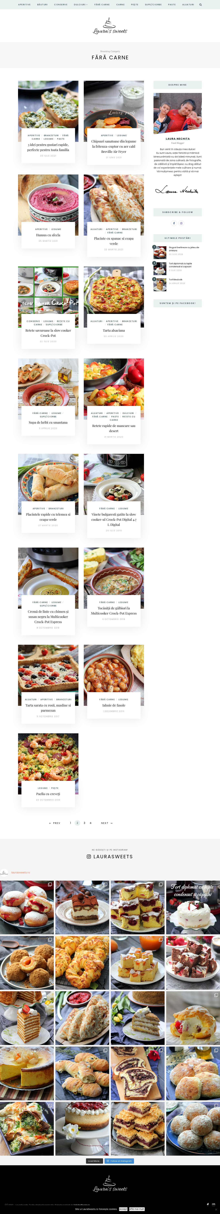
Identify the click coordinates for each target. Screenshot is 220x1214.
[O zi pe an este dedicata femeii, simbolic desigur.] (82, 1129)
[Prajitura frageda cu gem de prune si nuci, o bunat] (138, 1129)
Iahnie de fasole (113, 705)
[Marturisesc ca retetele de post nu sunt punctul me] (193, 1129)
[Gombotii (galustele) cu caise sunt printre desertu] (27, 963)
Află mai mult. (136, 1209)
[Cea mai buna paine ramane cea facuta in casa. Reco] (82, 1073)
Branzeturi (51, 135)
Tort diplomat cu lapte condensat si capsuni (180, 265)
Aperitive (24, 4)
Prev (56, 823)
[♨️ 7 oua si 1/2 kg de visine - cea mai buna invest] (138, 907)
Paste (172, 4)
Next (105, 823)
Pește (135, 4)
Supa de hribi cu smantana (48, 422)
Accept (123, 1209)
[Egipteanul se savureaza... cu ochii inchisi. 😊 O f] (138, 1018)
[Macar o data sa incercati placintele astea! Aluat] (82, 1018)
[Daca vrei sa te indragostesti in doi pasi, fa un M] (27, 1018)
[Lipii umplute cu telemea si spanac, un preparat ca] (27, 1129)
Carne (120, 4)
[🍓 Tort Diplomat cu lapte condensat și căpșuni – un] (193, 907)
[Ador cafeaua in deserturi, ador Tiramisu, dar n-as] (82, 907)
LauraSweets (113, 856)
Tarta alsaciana (114, 330)
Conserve (60, 4)
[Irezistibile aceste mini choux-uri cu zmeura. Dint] (193, 1018)
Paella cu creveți (48, 794)
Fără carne (102, 4)
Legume (48, 138)
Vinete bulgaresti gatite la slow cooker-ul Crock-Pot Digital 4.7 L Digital (113, 519)
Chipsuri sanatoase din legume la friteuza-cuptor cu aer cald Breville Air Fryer (113, 146)
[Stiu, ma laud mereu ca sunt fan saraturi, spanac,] (82, 963)
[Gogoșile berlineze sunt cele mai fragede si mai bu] (27, 907)
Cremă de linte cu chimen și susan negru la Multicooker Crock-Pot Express (48, 616)
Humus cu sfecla (48, 235)
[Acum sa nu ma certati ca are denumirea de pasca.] (27, 1073)
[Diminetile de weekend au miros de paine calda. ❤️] (193, 1073)
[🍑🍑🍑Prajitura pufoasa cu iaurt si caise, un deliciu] (138, 963)
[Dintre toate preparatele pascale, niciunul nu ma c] (138, 1073)
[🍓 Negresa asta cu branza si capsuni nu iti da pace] (193, 963)
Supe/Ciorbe (153, 4)
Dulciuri (80, 4)
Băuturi (42, 4)
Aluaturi (188, 4)
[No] (216, 1209)
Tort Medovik (175, 279)
